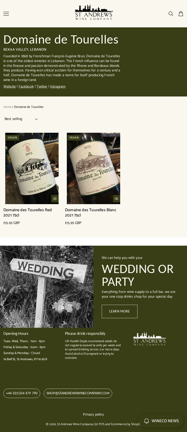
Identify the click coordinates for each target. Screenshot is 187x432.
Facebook (26, 86)
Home (7, 107)
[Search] (171, 13)
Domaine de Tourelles (29, 107)
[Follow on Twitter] (129, 359)
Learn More (119, 311)
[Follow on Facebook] (136, 359)
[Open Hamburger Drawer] (6, 13)
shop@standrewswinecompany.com (78, 393)
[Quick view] (55, 198)
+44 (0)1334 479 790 (21, 393)
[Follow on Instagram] (143, 359)
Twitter (41, 86)
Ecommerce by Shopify (126, 424)
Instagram (57, 86)
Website (9, 86)
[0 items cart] (181, 13)
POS (101, 424)
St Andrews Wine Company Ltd (77, 424)
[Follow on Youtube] (152, 359)
